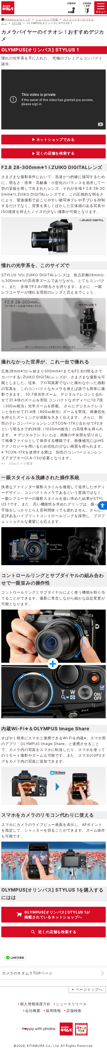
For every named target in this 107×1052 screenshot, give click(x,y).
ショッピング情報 (47, 19)
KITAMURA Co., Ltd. (43, 1046)
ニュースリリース (71, 1004)
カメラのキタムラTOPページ (27, 973)
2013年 (17, 23)
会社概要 (33, 1010)
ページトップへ (89, 989)
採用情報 (53, 1010)
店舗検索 (74, 1010)
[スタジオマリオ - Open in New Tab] (81, 1032)
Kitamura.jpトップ (17, 19)
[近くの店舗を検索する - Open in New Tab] (53, 153)
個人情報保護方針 (35, 1004)
